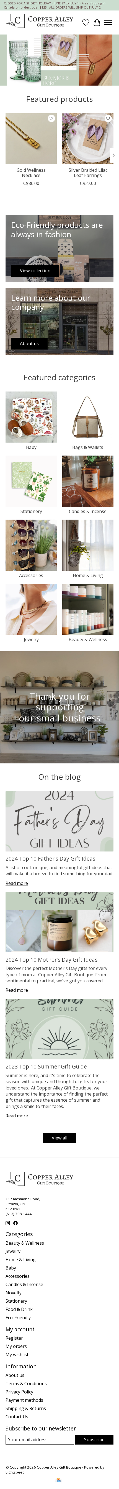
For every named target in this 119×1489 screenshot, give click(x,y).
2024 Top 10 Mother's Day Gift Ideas (51, 959)
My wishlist (17, 1355)
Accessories (31, 575)
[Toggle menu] (107, 22)
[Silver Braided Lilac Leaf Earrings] (87, 138)
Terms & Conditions (26, 1383)
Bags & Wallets (87, 447)
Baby (31, 447)
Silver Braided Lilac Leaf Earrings (88, 172)
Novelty (14, 1293)
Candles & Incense (88, 511)
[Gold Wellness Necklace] (31, 138)
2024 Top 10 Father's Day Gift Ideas (50, 858)
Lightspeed (15, 1472)
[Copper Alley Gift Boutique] (39, 22)
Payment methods (24, 1400)
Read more (17, 883)
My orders (16, 1346)
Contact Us (17, 1417)
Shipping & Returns (26, 1408)
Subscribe (94, 1440)
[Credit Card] (58, 1480)
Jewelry (31, 639)
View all (59, 1138)
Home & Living (88, 575)
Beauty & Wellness (88, 639)
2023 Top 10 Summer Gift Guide (46, 1066)
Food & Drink (19, 1309)
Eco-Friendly (18, 1318)
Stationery (31, 511)
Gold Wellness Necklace (31, 172)
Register (14, 1338)
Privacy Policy (19, 1392)
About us (15, 1375)
